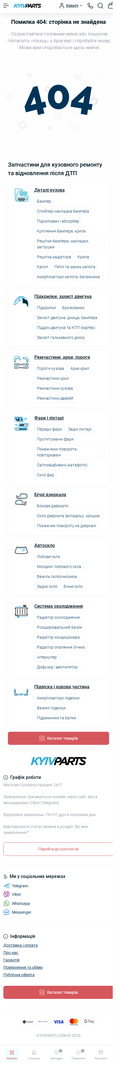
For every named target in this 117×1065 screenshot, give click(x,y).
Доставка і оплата (20, 945)
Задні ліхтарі (79, 429)
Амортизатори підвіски (58, 698)
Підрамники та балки (56, 718)
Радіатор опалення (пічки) (61, 647)
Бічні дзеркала (50, 494)
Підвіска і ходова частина (61, 687)
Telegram (20, 886)
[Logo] (27, 5)
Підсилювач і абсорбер (58, 221)
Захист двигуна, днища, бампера (67, 317)
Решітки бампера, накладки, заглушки (63, 244)
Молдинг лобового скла (59, 566)
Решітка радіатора (54, 257)
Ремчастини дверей (55, 398)
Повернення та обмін (23, 967)
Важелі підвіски (51, 708)
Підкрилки (46, 307)
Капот (42, 267)
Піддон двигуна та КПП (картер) (66, 327)
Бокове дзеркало (52, 506)
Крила (83, 257)
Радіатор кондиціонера (58, 637)
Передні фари (49, 429)
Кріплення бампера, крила (61, 231)
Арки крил (79, 368)
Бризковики (73, 307)
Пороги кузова (50, 368)
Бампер (44, 201)
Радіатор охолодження (58, 617)
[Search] (100, 6)
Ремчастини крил (53, 378)
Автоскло (44, 545)
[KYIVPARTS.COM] (58, 761)
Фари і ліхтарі (49, 418)
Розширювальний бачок (59, 627)
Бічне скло (73, 586)
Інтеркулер (47, 657)
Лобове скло (48, 556)
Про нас (10, 952)
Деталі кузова (49, 190)
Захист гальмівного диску (61, 337)
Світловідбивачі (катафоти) (62, 465)
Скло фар (45, 475)
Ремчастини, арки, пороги (62, 357)
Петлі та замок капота (75, 267)
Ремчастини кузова (55, 388)
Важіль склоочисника (57, 576)
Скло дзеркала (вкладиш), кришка (68, 515)
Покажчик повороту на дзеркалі (66, 525)
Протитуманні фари (55, 439)
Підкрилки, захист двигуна (63, 296)
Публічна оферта (19, 974)
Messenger (21, 912)
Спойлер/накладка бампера (63, 211)
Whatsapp (21, 903)
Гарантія (11, 960)
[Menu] (6, 6)
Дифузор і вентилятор (57, 667)
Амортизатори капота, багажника (68, 276)
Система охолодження (58, 606)
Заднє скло (47, 586)
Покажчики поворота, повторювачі (57, 452)
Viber (16, 894)
